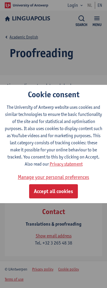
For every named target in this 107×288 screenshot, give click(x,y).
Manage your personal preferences (53, 177)
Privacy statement (66, 164)
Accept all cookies (53, 191)
